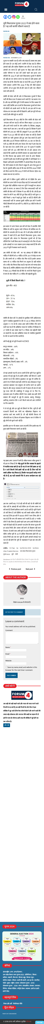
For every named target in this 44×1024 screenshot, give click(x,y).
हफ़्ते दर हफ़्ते (35, 988)
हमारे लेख (6, 991)
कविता (5, 977)
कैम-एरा (15, 977)
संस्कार (32, 985)
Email (7, 654)
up (17, 548)
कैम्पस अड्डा (22, 977)
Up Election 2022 (25, 548)
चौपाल (14, 980)
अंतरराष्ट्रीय (6, 972)
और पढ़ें (6, 725)
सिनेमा (5, 988)
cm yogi (12, 548)
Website (8, 660)
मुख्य (8, 983)
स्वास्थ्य (28, 988)
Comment (9, 630)
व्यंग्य (20, 985)
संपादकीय (26, 985)
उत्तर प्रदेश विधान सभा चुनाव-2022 (13, 974)
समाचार (37, 985)
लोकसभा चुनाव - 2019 (27, 983)
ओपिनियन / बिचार (30, 974)
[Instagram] (14, 17)
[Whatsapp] (18, 17)
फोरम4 (28, 1021)
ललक (17, 983)
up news (36, 548)
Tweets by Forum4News (9, 1014)
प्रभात (22, 598)
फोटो (4, 983)
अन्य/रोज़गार (18, 972)
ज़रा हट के (30, 980)
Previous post (16, 569)
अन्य (11, 972)
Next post (29, 569)
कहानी (10, 977)
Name (7, 647)
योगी (16, 554)
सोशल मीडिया (12, 988)
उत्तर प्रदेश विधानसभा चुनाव (27, 551)
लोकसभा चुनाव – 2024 (10, 985)
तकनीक (36, 980)
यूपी (13, 554)
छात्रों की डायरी (21, 980)
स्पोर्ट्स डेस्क (21, 988)
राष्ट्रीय (12, 983)
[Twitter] (9, 17)
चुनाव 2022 (6, 554)
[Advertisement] (22, 761)
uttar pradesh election (10, 551)
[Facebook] (5, 17)
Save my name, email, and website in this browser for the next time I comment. (21, 669)
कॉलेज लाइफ (7, 980)
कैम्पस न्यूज (30, 977)
